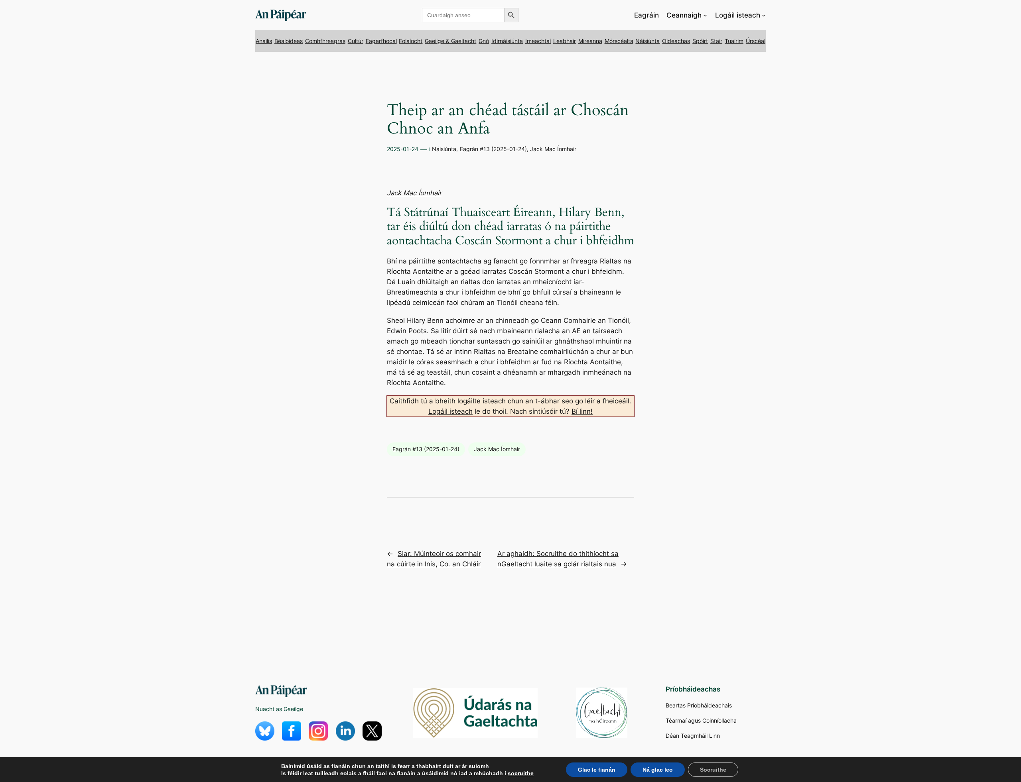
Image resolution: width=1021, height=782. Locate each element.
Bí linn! (582, 411)
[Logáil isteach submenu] (764, 15)
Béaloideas (288, 40)
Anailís (264, 40)
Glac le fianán (596, 769)
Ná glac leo (658, 769)
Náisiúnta (647, 40)
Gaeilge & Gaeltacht (450, 40)
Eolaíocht (410, 40)
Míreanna (590, 40)
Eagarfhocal (381, 40)
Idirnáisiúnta (507, 40)
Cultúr (355, 40)
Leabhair (564, 40)
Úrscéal (755, 40)
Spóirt (700, 40)
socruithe (521, 773)
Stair (716, 40)
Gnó (484, 40)
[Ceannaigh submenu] (705, 15)
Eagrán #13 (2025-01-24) (493, 148)
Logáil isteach (450, 411)
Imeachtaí (538, 40)
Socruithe (713, 769)
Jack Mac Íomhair (553, 148)
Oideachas (676, 40)
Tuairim (734, 40)
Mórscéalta (619, 40)
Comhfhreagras (325, 40)
